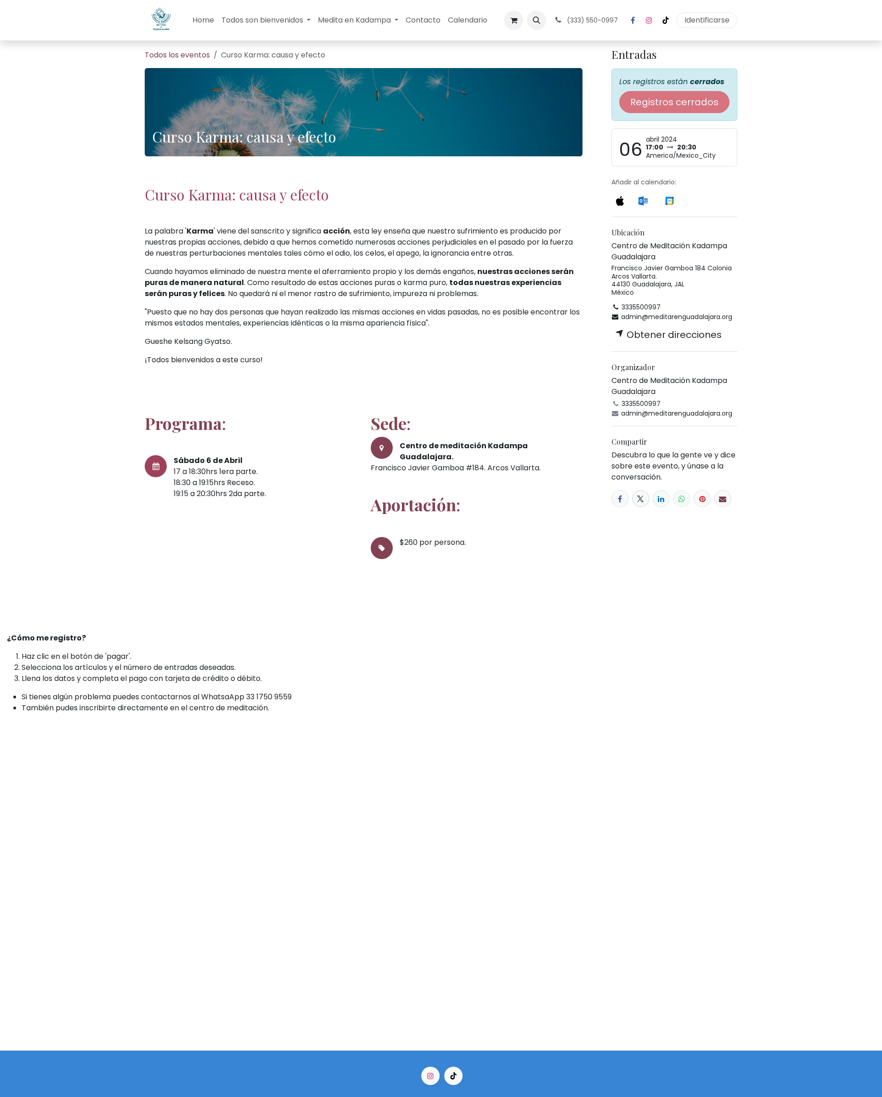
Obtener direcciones (673, 334)
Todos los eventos (177, 55)
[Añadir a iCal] (619, 200)
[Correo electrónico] (722, 498)
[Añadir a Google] (669, 200)
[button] (536, 20)
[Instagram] (649, 20)
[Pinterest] (702, 498)
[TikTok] (665, 20)
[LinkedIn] (661, 498)
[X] (640, 498)
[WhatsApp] (681, 498)
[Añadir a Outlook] (643, 200)
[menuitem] (203, 20)
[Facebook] (632, 20)
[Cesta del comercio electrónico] (513, 20)
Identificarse (706, 20)
